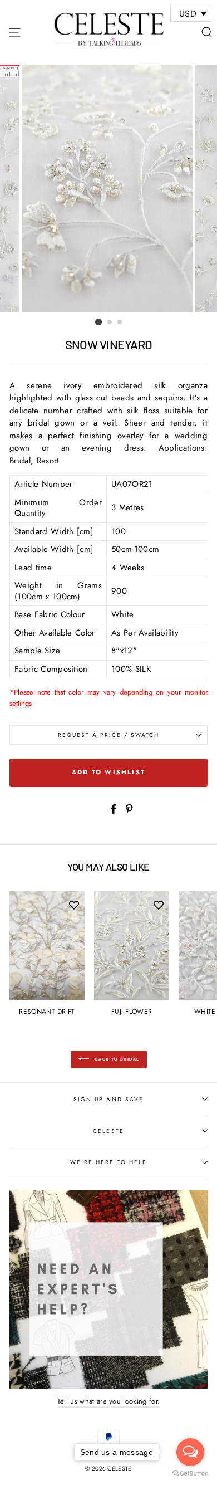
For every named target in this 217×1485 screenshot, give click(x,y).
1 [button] (98, 322)
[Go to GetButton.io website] (190, 1473)
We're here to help (108, 1162)
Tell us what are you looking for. (108, 1401)
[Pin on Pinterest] (129, 808)
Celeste (108, 1131)
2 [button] (110, 322)
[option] (108, 188)
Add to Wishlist (108, 772)
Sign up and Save (108, 1099)
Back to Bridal (116, 1059)
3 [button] (120, 322)
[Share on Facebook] (113, 808)
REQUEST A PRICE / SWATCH (109, 735)
